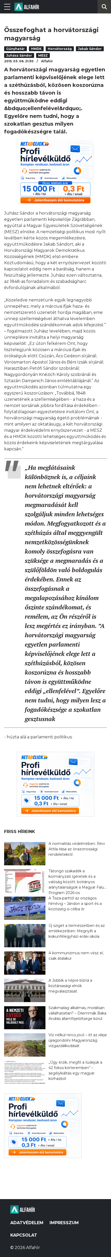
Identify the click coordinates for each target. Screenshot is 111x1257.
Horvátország (60, 49)
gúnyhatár (15, 49)
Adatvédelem (26, 1222)
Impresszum (64, 1222)
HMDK (36, 49)
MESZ (43, 55)
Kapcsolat (23, 1235)
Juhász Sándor (19, 55)
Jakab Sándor (90, 49)
